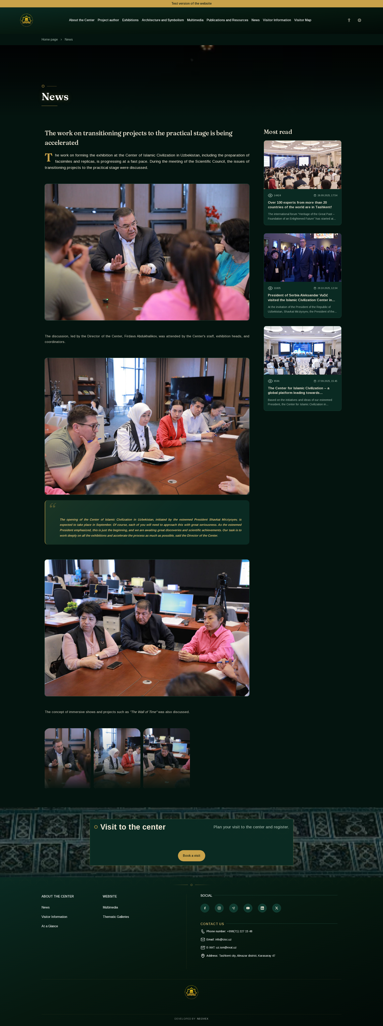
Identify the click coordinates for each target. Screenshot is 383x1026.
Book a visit (191, 855)
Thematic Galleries (116, 916)
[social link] (276, 908)
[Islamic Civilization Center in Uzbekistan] (26, 20)
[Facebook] (204, 908)
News (256, 20)
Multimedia (195, 20)
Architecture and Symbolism (163, 20)
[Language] (359, 20)
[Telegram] (233, 908)
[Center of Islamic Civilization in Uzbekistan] (191, 992)
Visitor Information (277, 20)
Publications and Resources (227, 20)
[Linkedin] (262, 908)
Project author (108, 20)
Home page (49, 39)
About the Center (82, 20)
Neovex (202, 1019)
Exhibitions (130, 20)
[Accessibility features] (349, 20)
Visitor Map (302, 20)
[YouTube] (248, 908)
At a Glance (49, 926)
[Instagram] (219, 908)
